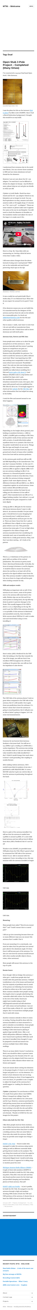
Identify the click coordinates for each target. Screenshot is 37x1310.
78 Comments (8, 1206)
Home (20, 1204)
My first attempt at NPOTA (12, 1274)
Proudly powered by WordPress (22, 1306)
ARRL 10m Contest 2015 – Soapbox (15, 1285)
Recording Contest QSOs (11, 1278)
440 (31, 1203)
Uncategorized (22, 1203)
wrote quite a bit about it (17, 372)
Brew (13, 1204)
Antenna (5, 1204)
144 (28, 1203)
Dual (16, 1204)
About (5, 1293)
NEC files (26, 389)
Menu (31, 6)
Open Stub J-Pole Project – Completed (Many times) (15, 65)
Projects (15, 1203)
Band (9, 1204)
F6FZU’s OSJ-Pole (9, 1144)
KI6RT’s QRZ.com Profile (11, 1186)
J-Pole (31, 1204)
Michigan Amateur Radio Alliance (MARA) (17, 1167)
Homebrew (26, 1204)
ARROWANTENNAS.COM (11, 317)
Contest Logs (7, 1297)
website (15, 389)
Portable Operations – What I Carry (15, 1281)
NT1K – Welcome (11, 6)
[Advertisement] (18, 31)
